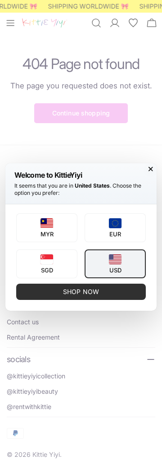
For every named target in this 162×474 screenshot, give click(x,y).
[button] (46, 227)
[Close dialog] (150, 169)
